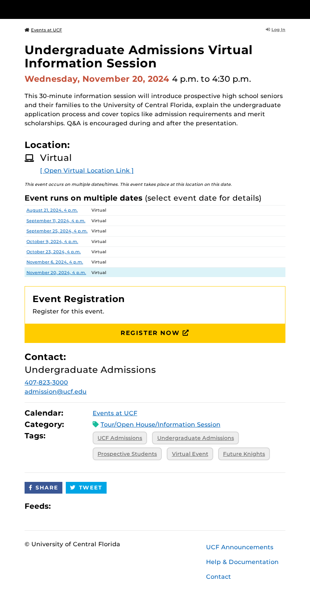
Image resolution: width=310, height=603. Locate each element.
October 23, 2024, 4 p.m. (53, 251)
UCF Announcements (239, 547)
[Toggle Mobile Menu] (283, 8)
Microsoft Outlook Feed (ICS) (73, 506)
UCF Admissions (120, 438)
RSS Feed (86, 506)
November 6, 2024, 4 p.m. (54, 262)
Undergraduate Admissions (195, 438)
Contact (218, 576)
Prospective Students (127, 454)
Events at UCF (46, 30)
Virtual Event (190, 454)
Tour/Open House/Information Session (160, 424)
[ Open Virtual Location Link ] (87, 170)
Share (47, 487)
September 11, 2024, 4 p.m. (55, 220)
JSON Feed (111, 506)
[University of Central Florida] (75, 9)
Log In (278, 29)
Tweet (90, 487)
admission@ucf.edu (56, 391)
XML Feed (99, 506)
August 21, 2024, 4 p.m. (52, 210)
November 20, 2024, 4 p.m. (56, 272)
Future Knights (244, 454)
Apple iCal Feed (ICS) (60, 506)
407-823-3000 (46, 382)
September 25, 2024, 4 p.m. (57, 231)
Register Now (150, 333)
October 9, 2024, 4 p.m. (52, 241)
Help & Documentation (242, 562)
